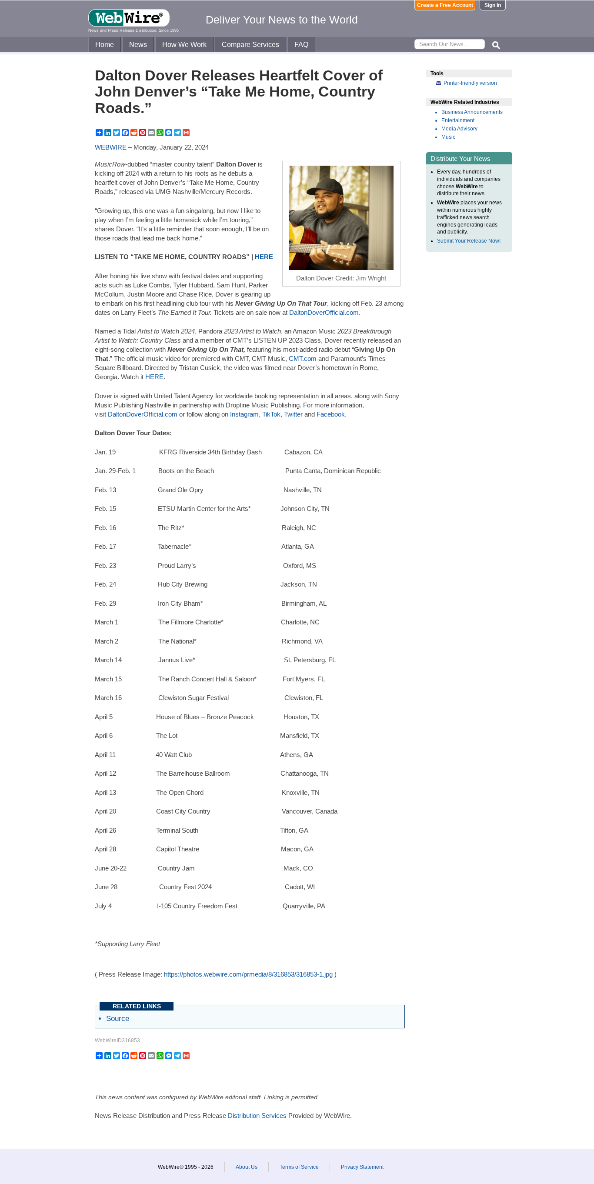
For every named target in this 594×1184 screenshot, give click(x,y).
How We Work (184, 44)
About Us (246, 1167)
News (138, 44)
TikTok (271, 414)
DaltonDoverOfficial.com (324, 312)
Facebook (331, 414)
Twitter (293, 414)
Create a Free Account (445, 5)
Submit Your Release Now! (469, 241)
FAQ (301, 44)
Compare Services (250, 44)
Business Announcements (472, 112)
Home (104, 44)
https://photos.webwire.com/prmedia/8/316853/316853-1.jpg (248, 974)
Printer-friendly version (470, 83)
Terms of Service (299, 1167)
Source (117, 1018)
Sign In (492, 5)
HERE (154, 376)
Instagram (244, 414)
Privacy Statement (362, 1167)
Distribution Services (257, 1115)
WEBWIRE (111, 147)
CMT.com (303, 358)
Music (448, 137)
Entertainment (457, 120)
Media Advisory (459, 129)
